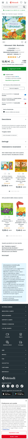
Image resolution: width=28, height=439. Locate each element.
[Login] (6, 2)
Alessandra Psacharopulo (10, 52)
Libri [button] (3, 350)
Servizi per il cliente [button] (8, 311)
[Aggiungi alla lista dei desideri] (22, 42)
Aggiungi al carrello (15, 69)
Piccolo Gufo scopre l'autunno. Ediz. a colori (21, 177)
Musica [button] (4, 354)
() (17, 57)
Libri (3, 246)
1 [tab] (13, 38)
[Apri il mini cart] (25, 2)
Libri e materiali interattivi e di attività (12, 249)
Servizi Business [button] (6, 315)
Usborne (16, 54)
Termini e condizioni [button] (8, 324)
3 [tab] (12, 191)
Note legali (5, 255)
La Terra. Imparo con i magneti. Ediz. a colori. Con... (7, 177)
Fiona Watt (12, 48)
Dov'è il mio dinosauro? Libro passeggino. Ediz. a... (21, 221)
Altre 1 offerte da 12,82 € (17, 64)
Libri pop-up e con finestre (9, 251)
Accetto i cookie (14, 436)
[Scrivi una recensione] (19, 57)
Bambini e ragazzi (10, 246)
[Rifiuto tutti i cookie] (26, 400)
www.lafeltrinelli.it (11, 281)
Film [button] (3, 359)
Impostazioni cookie (14, 432)
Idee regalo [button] (5, 371)
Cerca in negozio (14, 88)
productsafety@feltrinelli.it (11, 300)
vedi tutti (9, 54)
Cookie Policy (6, 429)
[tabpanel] (14, 28)
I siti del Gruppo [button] (6, 328)
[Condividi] (25, 42)
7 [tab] (18, 191)
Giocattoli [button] (5, 363)
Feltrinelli (9, 64)
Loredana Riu (10, 50)
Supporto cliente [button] (7, 320)
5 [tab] (15, 191)
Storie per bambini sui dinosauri (10, 135)
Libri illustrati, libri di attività (9, 248)
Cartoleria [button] (5, 367)
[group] (14, 10)
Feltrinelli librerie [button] (7, 307)
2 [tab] (14, 38)
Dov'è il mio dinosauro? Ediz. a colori (7, 221)
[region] (14, 419)
